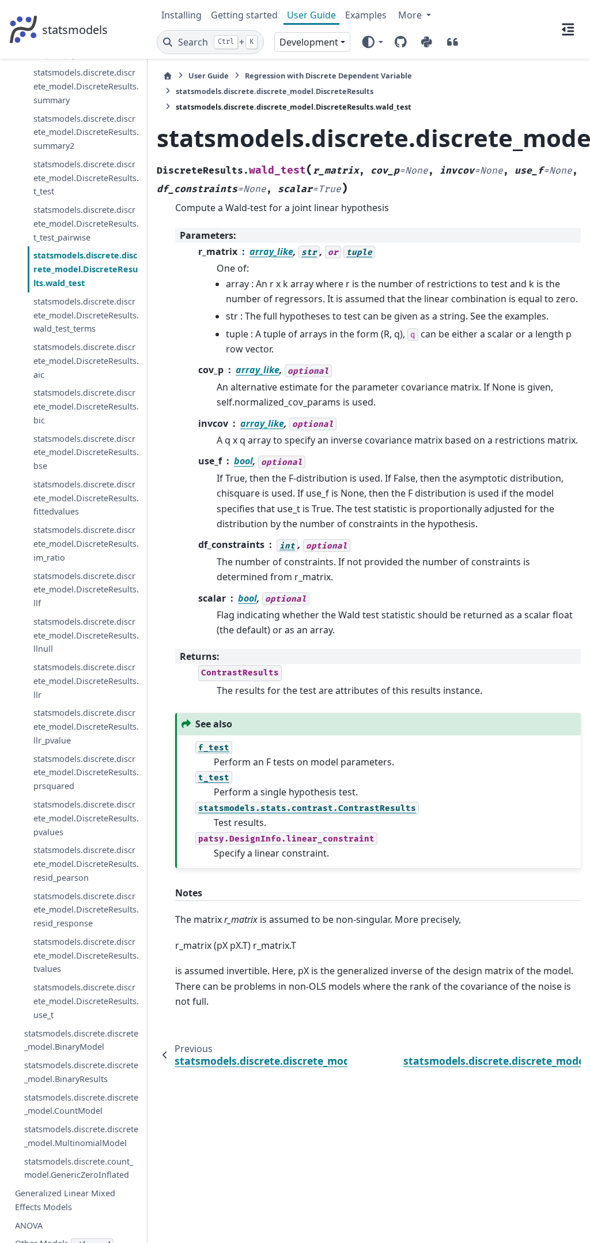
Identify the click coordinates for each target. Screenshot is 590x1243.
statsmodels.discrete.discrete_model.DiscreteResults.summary (86, 86)
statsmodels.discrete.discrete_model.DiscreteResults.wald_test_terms (86, 315)
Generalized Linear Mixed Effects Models (65, 1200)
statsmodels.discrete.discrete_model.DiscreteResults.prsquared (86, 772)
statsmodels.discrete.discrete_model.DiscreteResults (274, 91)
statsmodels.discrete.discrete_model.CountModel (81, 1104)
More (411, 15)
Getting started (244, 15)
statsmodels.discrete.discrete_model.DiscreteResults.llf (86, 589)
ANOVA (29, 1225)
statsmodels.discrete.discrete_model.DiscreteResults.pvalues (86, 818)
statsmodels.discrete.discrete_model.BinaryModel (81, 1040)
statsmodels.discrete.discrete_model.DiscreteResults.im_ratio (86, 543)
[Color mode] (372, 42)
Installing (181, 15)
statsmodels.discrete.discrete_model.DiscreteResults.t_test (86, 178)
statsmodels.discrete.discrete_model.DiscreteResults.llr (86, 681)
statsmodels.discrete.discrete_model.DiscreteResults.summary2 (86, 132)
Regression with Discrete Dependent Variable (328, 75)
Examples (366, 15)
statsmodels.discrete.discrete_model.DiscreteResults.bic (86, 406)
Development (308, 42)
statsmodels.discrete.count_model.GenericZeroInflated (78, 1168)
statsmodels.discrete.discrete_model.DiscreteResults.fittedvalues (86, 498)
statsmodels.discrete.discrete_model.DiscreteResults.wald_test (85, 269)
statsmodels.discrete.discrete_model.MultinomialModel (81, 1136)
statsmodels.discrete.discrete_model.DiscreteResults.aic (86, 360)
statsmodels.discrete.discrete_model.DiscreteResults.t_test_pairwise (86, 223)
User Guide (311, 15)
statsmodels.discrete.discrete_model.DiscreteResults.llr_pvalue (86, 726)
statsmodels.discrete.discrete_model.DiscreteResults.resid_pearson (86, 863)
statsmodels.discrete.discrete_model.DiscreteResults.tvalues (86, 955)
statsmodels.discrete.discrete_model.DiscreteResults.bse (86, 452)
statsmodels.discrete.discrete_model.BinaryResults (81, 1072)
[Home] (167, 76)
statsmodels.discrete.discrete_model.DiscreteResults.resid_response (86, 910)
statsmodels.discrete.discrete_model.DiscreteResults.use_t (86, 1001)
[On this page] (568, 29)
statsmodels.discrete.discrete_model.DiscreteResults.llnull (86, 635)
